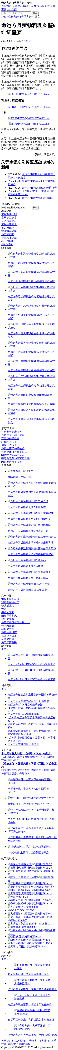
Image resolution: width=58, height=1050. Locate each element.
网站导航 (25, 1044)
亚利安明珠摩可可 (11, 431)
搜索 (35, 13)
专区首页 (6, 6)
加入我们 (12, 9)
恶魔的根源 (7, 639)
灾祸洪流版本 (9, 224)
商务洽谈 (44, 1040)
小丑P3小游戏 (9, 237)
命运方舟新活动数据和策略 (37, 197)
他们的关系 (7, 619)
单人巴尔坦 (7, 227)
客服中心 (13, 1044)
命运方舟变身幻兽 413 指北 (23, 744)
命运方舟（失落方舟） (21, 16)
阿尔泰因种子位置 (11, 461)
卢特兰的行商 (9, 632)
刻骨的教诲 (7, 629)
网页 (7, 203)
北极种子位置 (9, 441)
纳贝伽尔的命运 (10, 599)
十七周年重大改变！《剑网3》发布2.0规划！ (26, 753)
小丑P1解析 (7, 241)
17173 (4, 16)
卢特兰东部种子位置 (12, 435)
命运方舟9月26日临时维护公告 (39, 187)
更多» (4, 649)
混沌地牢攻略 (9, 231)
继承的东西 (7, 612)
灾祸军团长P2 (9, 214)
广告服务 (32, 1040)
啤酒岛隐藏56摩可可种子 (15, 458)
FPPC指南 (7, 244)
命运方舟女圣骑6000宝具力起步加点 (28, 701)
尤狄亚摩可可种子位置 (14, 451)
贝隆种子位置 (9, 445)
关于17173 (7, 1040)
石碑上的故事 (9, 635)
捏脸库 (40, 6)
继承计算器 (29, 6)
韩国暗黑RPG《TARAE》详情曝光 (21, 770)
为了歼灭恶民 (9, 642)
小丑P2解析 (7, 234)
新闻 (17, 203)
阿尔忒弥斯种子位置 (12, 455)
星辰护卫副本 (9, 217)
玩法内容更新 (9, 221)
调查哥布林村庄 (10, 602)
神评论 (27, 41)
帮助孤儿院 (7, 605)
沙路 (3, 609)
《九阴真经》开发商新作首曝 (18, 756)
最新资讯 (17, 6)
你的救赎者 (7, 625)
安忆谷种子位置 (10, 438)
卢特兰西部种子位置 (12, 448)
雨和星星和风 (9, 615)
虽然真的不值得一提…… (15, 622)
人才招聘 (20, 1040)
